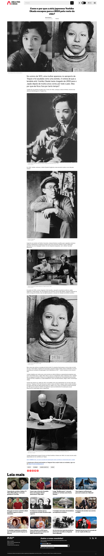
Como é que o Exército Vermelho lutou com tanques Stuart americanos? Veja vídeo (39, 493)
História (57, 18)
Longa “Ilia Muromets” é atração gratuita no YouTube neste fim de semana (62, 493)
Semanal (44, 543)
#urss (52, 467)
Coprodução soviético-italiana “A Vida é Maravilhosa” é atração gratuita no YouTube (16, 493)
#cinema (35, 467)
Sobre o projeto (10, 541)
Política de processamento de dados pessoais (13, 543)
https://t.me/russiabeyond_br (36, 464)
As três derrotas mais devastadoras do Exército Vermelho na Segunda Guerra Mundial (63, 532)
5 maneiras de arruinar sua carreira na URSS (85, 511)
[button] (69, 2)
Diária (49, 543)
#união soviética (44, 467)
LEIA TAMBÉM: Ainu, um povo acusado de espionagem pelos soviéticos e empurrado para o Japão (51, 459)
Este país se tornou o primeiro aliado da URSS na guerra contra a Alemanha (17, 512)
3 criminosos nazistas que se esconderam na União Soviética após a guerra (40, 512)
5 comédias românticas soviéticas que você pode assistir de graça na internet (17, 532)
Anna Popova (48, 17)
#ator (29, 467)
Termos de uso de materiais (13, 545)
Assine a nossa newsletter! (52, 538)
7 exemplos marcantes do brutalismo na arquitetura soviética (63, 511)
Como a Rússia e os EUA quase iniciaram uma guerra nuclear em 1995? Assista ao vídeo (39, 532)
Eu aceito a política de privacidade (48, 547)
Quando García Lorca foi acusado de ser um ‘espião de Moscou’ (85, 531)
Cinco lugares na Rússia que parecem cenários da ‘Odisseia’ (84, 492)
